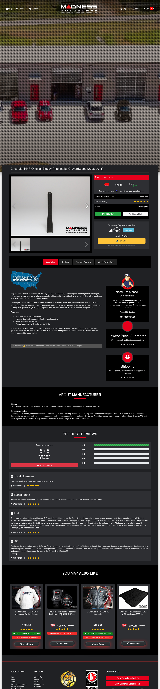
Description (50, 262)
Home (13, 677)
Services (22, 8)
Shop (10, 8)
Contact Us (38, 679)
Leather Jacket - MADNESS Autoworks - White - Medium (26, 612)
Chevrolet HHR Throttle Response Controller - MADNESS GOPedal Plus (62, 613)
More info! (144, 196)
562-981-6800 (76, 330)
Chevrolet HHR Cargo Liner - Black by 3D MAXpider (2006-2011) (133, 612)
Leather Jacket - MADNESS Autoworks (98, 612)
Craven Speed (142, 206)
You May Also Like (83, 262)
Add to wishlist (135, 213)
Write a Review (45, 465)
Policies (37, 681)
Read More (126, 344)
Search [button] (137, 8)
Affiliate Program (17, 686)
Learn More (128, 230)
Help (124, 8)
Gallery (35, 8)
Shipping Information (19, 684)
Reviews (65, 262)
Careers (37, 686)
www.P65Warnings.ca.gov (72, 345)
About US (38, 677)
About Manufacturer (106, 262)
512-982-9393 (56, 330)
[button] (87, 206)
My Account (39, 684)
